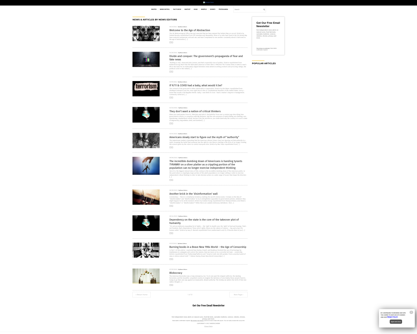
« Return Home (141, 295)
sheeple (204, 9)
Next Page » (238, 295)
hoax (196, 9)
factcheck (177, 9)
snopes (153, 9)
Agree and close (396, 322)
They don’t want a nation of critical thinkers (195, 111)
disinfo (212, 9)
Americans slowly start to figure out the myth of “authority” (204, 137)
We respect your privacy (197, 320)
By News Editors (182, 27)
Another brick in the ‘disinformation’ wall (193, 193)
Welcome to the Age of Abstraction (189, 30)
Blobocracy (175, 272)
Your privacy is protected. (263, 48)
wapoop (187, 9)
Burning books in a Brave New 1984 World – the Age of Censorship (207, 246)
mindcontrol (165, 9)
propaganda (223, 9)
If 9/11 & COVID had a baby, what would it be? (195, 85)
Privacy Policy (208, 326)
